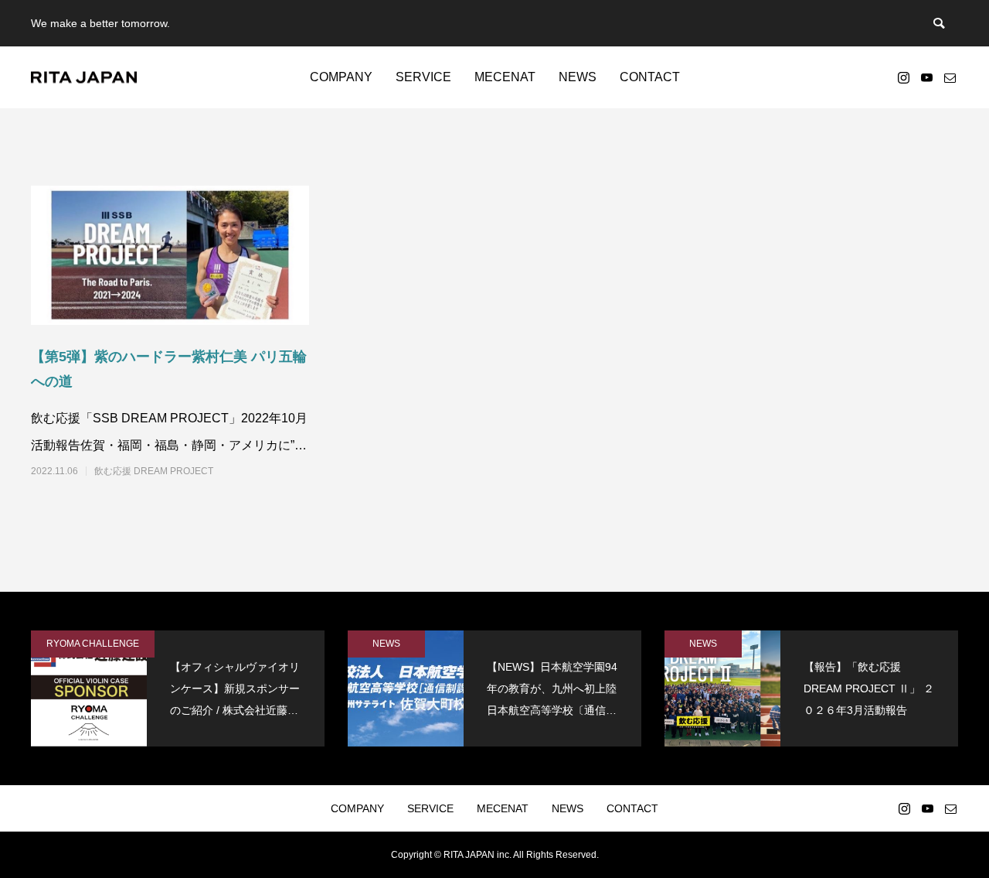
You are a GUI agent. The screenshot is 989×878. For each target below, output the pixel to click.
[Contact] (949, 77)
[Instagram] (903, 77)
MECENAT (504, 77)
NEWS (577, 77)
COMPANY (341, 77)
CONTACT (650, 77)
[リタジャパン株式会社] (84, 78)
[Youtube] (926, 77)
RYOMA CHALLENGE (92, 643)
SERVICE (423, 77)
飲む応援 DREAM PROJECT (153, 471)
